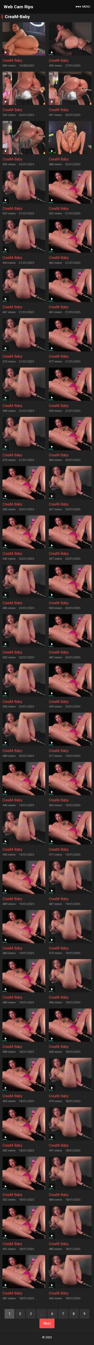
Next (47, 1323)
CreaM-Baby (12, 60)
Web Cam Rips (18, 6)
